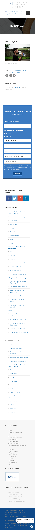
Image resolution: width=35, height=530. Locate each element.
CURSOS (8, 133)
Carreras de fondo (15, 267)
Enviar (17, 173)
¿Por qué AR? (13, 452)
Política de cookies (12, 525)
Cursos (10, 430)
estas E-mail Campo (11, 122)
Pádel (11, 239)
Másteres (11, 435)
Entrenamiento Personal (17, 329)
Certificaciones (12, 439)
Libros (11, 458)
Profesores (12, 456)
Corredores (13, 401)
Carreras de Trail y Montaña (18, 274)
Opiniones (12, 465)
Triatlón (12, 259)
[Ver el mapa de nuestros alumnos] (12, 477)
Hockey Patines (15, 392)
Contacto (12, 527)
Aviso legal (26, 523)
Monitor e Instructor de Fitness (19, 332)
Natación (13, 255)
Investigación (13, 462)
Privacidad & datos (16, 523)
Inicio (7, 523)
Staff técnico (13, 454)
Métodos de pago (13, 443)
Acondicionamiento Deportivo (19, 217)
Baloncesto (13, 221)
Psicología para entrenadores (19, 357)
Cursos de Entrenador (15, 432)
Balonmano (13, 224)
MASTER (8, 136)
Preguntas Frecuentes (15, 437)
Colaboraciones (13, 441)
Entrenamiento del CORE (18, 319)
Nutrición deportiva (16, 296)
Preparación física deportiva (18, 361)
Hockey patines (14, 235)
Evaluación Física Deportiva (18, 286)
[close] (33, 519)
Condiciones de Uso (24, 165)
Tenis (11, 243)
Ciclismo (12, 252)
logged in (17, 87)
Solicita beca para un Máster (17, 445)
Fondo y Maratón (15, 270)
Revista (11, 460)
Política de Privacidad (9, 167)
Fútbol (12, 228)
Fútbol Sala (13, 232)
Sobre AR (12, 449)
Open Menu (28, 13)
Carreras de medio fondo (17, 263)
